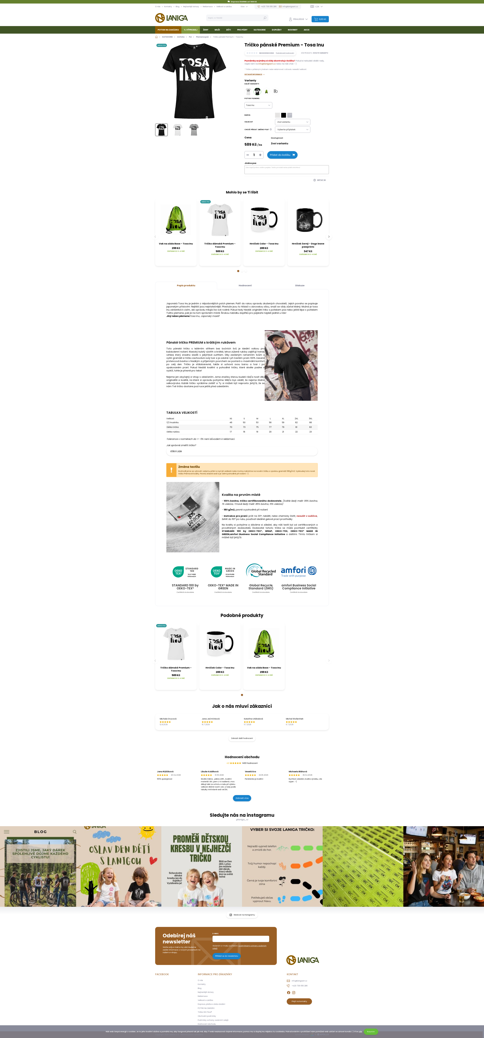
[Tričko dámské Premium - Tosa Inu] (248, 92)
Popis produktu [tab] (186, 285)
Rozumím (371, 1032)
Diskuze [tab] (300, 285)
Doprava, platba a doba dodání (211, 1004)
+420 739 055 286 (300, 985)
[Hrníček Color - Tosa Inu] (275, 92)
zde (360, 1031)
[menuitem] (169, 30)
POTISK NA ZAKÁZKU (206, 1008)
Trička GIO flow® (205, 1012)
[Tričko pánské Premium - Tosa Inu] (257, 92)
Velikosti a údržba (224, 6)
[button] (238, 271)
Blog (177, 6)
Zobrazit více (242, 798)
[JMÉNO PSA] (220, 220)
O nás (157, 6)
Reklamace (208, 6)
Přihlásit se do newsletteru (226, 956)
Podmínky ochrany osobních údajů (213, 1020)
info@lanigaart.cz (267, 63)
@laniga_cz (242, 819)
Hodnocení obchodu (242, 757)
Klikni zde (176, 451)
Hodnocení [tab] (245, 285)
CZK (317, 6)
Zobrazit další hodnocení (242, 738)
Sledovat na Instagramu (244, 915)
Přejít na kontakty (299, 1001)
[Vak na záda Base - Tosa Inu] (266, 92)
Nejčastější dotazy (191, 6)
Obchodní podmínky (207, 1016)
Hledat (265, 18)
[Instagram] (294, 992)
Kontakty (168, 6)
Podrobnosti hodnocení (285, 53)
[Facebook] (289, 992)
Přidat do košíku (280, 155)
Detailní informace (253, 74)
